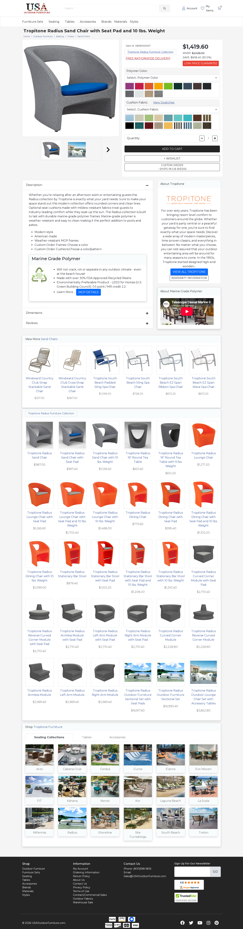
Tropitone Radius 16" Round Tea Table (138, 458)
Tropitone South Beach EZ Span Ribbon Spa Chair (171, 383)
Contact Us (80, 883)
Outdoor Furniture (33, 868)
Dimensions (34, 313)
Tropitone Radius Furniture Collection (150, 52)
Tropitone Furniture (47, 727)
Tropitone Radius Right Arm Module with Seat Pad (138, 635)
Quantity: (133, 138)
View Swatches (163, 102)
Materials (120, 21)
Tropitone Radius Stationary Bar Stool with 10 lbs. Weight (170, 576)
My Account (80, 868)
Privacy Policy (81, 887)
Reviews (32, 323)
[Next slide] (107, 149)
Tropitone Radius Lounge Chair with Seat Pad (40, 517)
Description (34, 185)
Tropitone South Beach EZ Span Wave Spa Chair (203, 383)
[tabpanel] (121, 794)
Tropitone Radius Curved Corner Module (170, 635)
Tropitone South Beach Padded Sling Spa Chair (105, 383)
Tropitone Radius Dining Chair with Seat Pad (170, 517)
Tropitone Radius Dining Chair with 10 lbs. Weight (40, 576)
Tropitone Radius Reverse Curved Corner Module (203, 635)
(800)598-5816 (142, 868)
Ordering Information (86, 872)
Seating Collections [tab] (49, 737)
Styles (134, 21)
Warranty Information (189, 278)
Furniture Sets (32, 21)
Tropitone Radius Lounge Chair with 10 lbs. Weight (105, 517)
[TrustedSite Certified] (186, 897)
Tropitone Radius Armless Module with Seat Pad (72, 635)
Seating (54, 21)
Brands (106, 21)
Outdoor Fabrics (83, 898)
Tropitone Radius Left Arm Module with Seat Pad (105, 635)
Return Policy (81, 876)
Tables (69, 21)
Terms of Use (81, 891)
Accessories (88, 21)
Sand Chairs (49, 339)
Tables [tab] (86, 737)
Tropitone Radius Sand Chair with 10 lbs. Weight (105, 458)
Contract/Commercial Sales (90, 895)
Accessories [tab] (117, 737)
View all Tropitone (189, 272)
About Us (78, 880)
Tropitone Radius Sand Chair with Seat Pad (72, 458)
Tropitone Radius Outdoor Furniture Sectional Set (170, 695)
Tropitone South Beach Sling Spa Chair (138, 383)
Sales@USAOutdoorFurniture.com (145, 876)
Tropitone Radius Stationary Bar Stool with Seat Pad (105, 576)
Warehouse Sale (83, 902)
